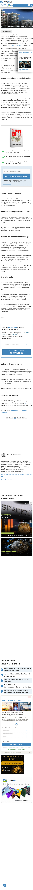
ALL (26, 417)
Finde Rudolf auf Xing (7, 480)
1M (12, 417)
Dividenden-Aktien (6, 31)
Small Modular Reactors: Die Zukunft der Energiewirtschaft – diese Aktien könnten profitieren (12, 714)
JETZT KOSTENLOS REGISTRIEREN (17, 352)
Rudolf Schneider (27, 10)
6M (17, 417)
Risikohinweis (18, 752)
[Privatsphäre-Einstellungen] (4, 885)
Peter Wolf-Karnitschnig (22, 502)
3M (15, 417)
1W (9, 417)
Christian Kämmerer (23, 520)
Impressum (13, 752)
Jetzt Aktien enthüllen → (16, 744)
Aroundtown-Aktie (16, 45)
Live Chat (26, 403)
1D (7, 417)
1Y (20, 417)
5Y (23, 417)
